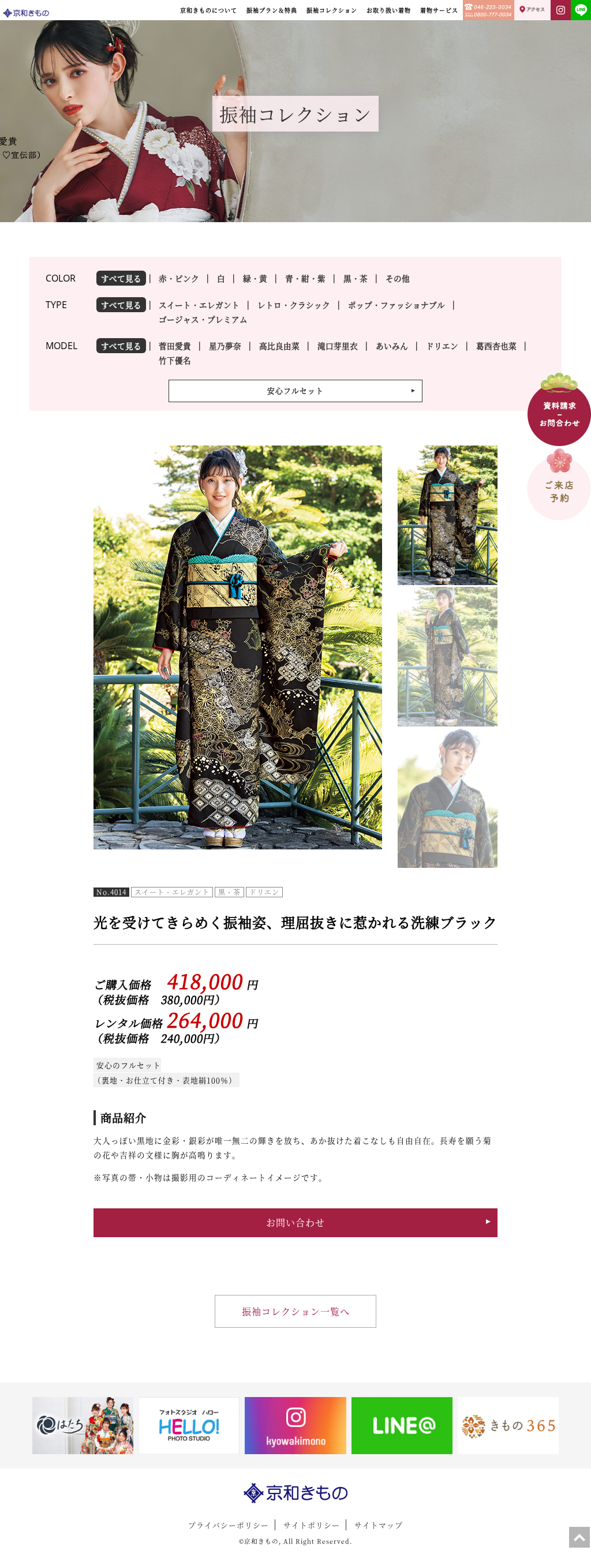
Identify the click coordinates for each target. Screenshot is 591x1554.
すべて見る (121, 278)
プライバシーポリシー (228, 1524)
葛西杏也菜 (496, 345)
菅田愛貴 (175, 345)
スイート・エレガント (199, 304)
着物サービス (439, 10)
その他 (398, 278)
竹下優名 (175, 360)
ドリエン (442, 345)
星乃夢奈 (225, 345)
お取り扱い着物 (388, 10)
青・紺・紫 (305, 278)
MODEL (61, 345)
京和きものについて (208, 10)
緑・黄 (255, 278)
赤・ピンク (179, 278)
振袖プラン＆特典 (271, 10)
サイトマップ (378, 1524)
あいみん (392, 345)
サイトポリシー (311, 1524)
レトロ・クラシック (293, 304)
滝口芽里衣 (337, 345)
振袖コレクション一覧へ (296, 1311)
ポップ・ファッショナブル (396, 304)
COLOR (61, 278)
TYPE (56, 304)
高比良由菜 (279, 345)
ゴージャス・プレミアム (203, 319)
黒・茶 (355, 278)
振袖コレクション (331, 10)
